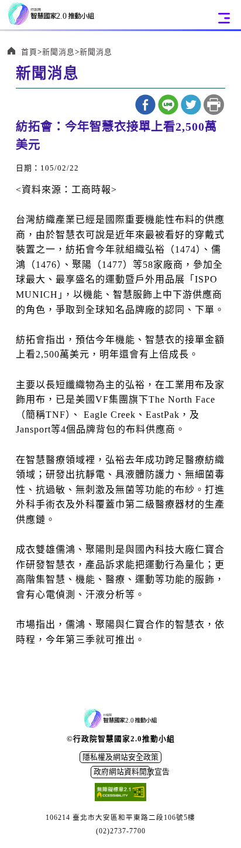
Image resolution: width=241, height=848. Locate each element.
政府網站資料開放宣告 (122, 772)
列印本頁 (214, 104)
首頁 (29, 52)
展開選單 (224, 18)
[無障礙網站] (120, 793)
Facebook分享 (145, 104)
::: (20, 122)
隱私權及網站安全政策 (120, 757)
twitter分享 (191, 104)
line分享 (168, 104)
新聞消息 (58, 52)
